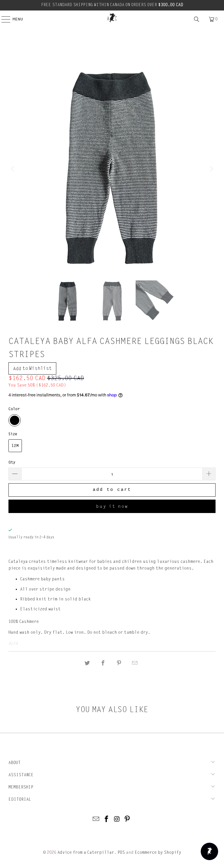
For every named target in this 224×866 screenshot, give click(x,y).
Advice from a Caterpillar (85, 852)
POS (121, 852)
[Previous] (13, 169)
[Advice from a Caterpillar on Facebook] (106, 819)
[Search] (196, 19)
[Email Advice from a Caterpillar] (96, 819)
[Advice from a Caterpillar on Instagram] (117, 819)
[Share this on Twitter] (87, 663)
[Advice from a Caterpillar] (112, 17)
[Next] (211, 169)
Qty (11, 462)
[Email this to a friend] (134, 663)
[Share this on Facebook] (103, 663)
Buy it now (112, 506)
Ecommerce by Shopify (158, 852)
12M (15, 445)
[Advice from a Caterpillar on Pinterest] (127, 819)
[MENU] (3, 19)
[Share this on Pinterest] (119, 663)
